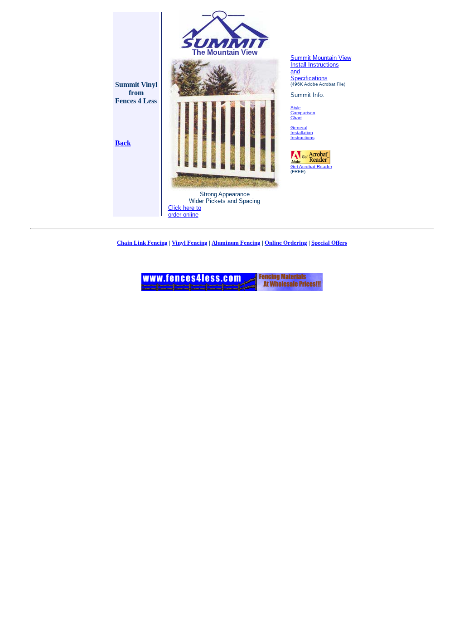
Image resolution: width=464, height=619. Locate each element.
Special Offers (329, 242)
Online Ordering (286, 242)
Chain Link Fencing (142, 242)
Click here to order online (184, 211)
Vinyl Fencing (190, 242)
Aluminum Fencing (236, 242)
